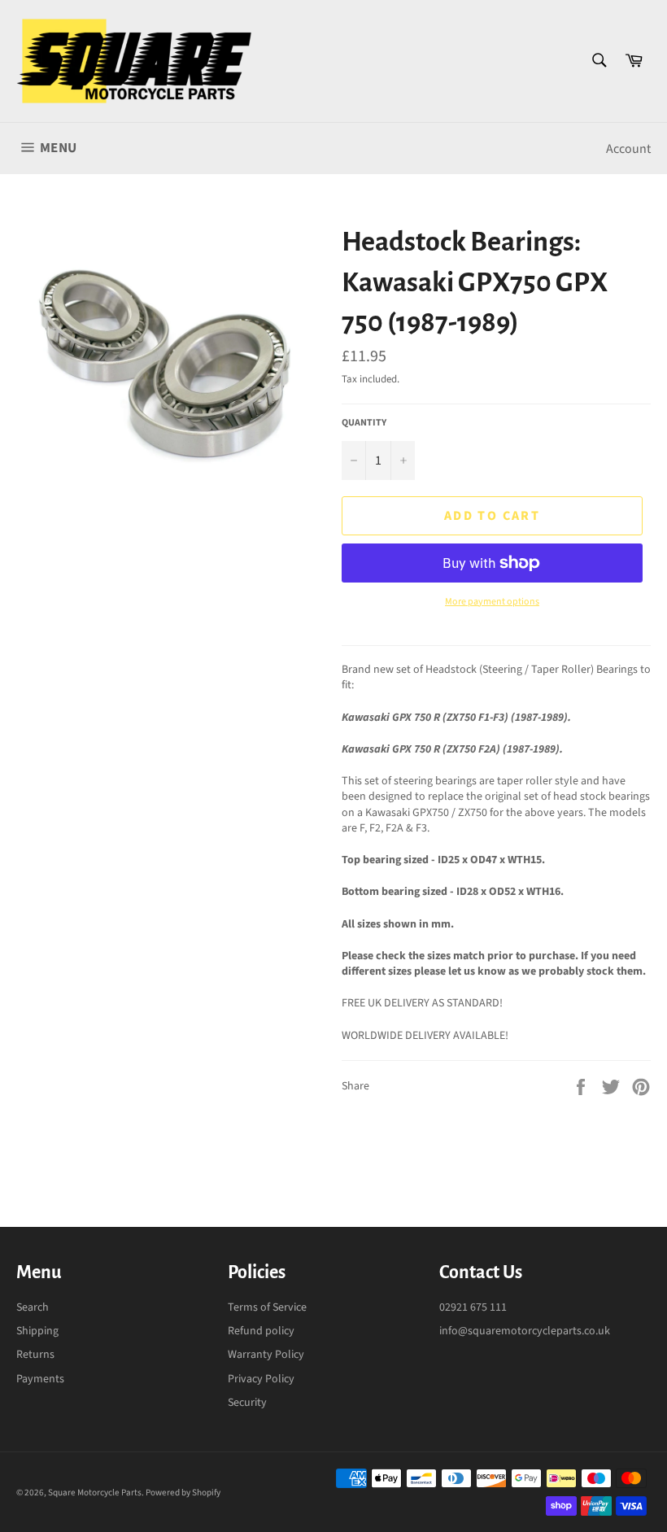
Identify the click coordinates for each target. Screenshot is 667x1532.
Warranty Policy (266, 1355)
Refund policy (261, 1331)
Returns (35, 1355)
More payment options (492, 602)
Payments (40, 1379)
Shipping (37, 1331)
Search (32, 1307)
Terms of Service (267, 1307)
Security (247, 1403)
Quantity (364, 423)
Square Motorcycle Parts (95, 1492)
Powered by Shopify (183, 1492)
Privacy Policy (261, 1379)
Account (628, 149)
